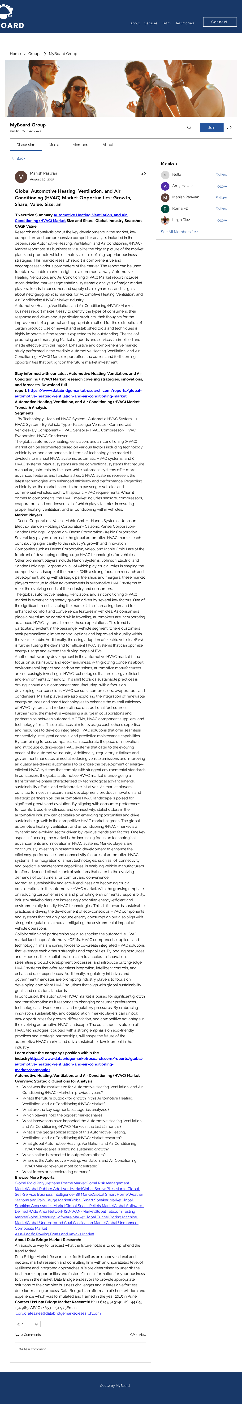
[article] (80, 764)
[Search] (189, 127)
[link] (26, 144)
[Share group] (229, 127)
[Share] (143, 173)
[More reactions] (34, 1324)
